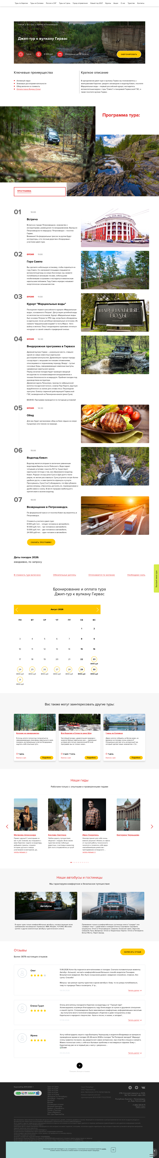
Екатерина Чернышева (128, 835)
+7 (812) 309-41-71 (138, 1105)
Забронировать (129, 54)
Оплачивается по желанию (102, 575)
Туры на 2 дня (52, 1089)
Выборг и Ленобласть (55, 1108)
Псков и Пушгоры (54, 1110)
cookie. (104, 1149)
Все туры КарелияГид (55, 1114)
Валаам (50, 1102)
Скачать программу (41, 542)
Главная (21, 25)
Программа (24, 191)
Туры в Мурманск (54, 1112)
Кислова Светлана (57, 835)
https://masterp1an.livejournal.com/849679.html (68, 1140)
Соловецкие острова (55, 1104)
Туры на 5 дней (53, 1095)
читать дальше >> (20, 852)
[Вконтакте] (143, 1087)
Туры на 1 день (53, 1087)
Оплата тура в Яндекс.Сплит (29, 89)
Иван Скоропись (91, 835)
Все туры (30, 25)
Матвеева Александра (25, 835)
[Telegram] (131, 1087)
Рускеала (50, 1100)
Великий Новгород (54, 1106)
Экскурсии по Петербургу (57, 1097)
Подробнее (46, 758)
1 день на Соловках (114, 733)
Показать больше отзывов (79, 1068)
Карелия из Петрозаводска (47, 25)
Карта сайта (140, 1107)
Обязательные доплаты (64, 575)
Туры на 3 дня (52, 1091)
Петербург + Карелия (55, 1099)
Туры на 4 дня (52, 1093)
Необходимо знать (136, 575)
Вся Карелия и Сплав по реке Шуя (76, 733)
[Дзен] (138, 1087)
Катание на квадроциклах (27, 733)
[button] (152, 826)
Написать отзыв (132, 952)
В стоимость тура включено (27, 575)
